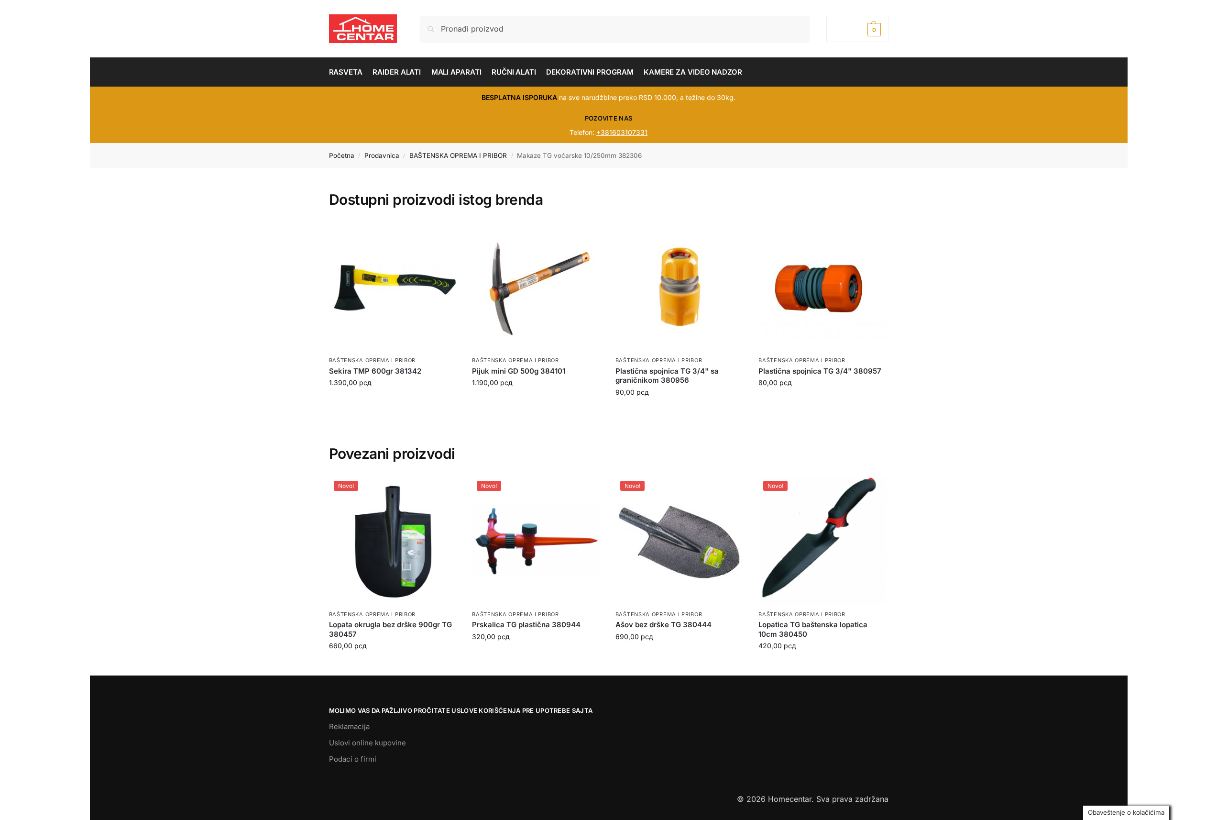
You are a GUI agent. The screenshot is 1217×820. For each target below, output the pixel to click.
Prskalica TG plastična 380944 (526, 624)
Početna (341, 155)
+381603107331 (621, 132)
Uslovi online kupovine (367, 742)
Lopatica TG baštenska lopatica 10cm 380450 (812, 629)
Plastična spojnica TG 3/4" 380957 (819, 371)
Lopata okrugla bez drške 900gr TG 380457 (390, 629)
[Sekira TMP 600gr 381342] (393, 287)
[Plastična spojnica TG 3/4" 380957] (823, 287)
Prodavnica (381, 155)
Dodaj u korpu (393, 403)
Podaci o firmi (352, 759)
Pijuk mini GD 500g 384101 (518, 371)
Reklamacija (349, 726)
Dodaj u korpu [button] (393, 666)
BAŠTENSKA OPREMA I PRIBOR (458, 155)
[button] (857, 29)
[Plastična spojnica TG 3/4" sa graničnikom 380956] (680, 287)
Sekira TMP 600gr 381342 (375, 371)
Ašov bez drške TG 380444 (663, 624)
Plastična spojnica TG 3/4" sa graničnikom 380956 (667, 375)
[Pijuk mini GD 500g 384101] (536, 287)
